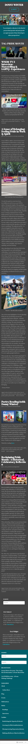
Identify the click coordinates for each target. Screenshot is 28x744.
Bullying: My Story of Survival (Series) (13, 733)
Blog (2, 694)
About (3, 686)
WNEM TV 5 (17, 121)
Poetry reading (12, 449)
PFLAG (22, 119)
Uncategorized (16, 71)
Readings (5, 710)
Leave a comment (20, 395)
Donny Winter (14, 4)
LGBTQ (13, 119)
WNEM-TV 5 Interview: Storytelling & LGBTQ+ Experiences (13, 65)
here (12, 443)
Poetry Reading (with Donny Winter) (13, 403)
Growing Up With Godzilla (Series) (12, 725)
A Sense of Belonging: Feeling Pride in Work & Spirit (13, 131)
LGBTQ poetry (18, 119)
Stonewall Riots (11, 590)
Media (3, 706)
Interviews (5, 713)
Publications (5, 702)
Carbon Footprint (9, 392)
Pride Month (11, 121)
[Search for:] (14, 603)
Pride (6, 121)
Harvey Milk (15, 588)
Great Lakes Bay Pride (11, 394)
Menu (15, 9)
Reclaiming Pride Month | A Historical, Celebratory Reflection (13, 461)
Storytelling (21, 136)
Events (3, 698)
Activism (15, 136)
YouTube (18, 590)
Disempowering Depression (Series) (13, 729)
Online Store (6, 690)
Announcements (16, 406)
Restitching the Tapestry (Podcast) (12, 721)
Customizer (10, 624)
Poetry (3, 121)
